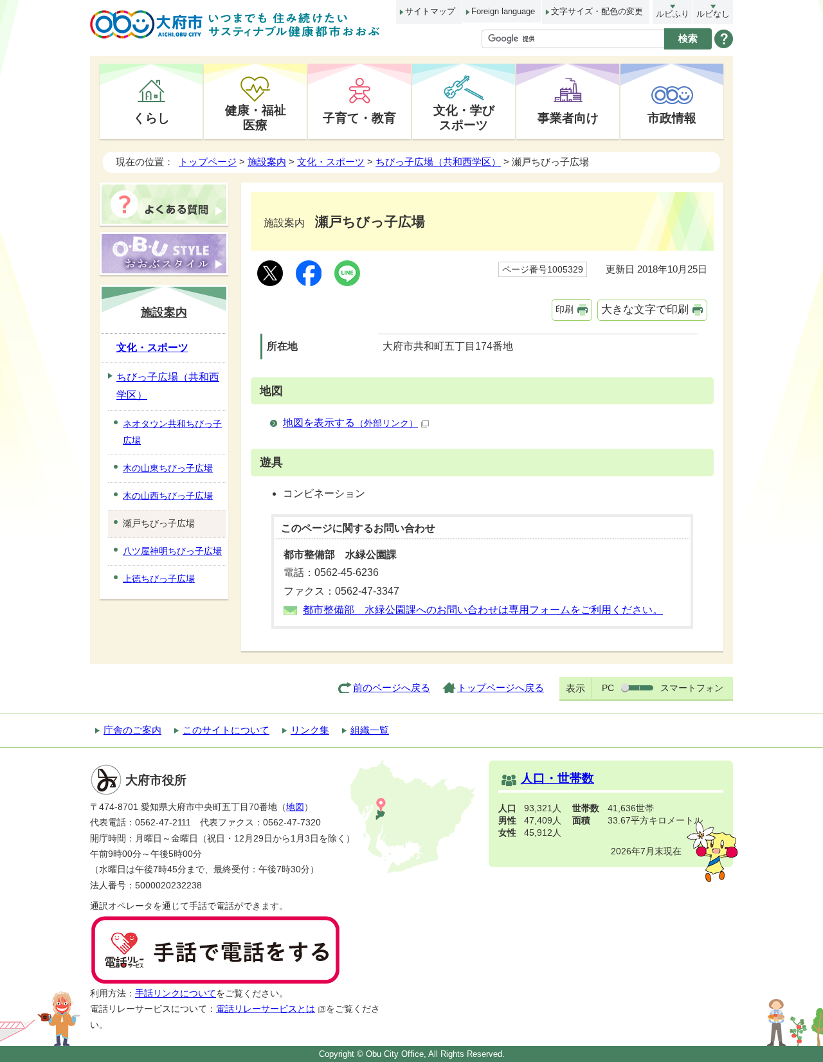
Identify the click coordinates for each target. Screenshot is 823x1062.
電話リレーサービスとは (265, 1009)
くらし (151, 118)
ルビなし (713, 14)
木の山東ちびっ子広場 (168, 468)
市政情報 (671, 118)
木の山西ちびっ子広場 (168, 496)
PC (608, 688)
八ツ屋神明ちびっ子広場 (172, 551)
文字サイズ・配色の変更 (597, 11)
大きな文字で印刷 (645, 309)
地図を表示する (350, 422)
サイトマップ (430, 11)
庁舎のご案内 (132, 729)
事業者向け (568, 118)
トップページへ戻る (500, 687)
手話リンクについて (175, 993)
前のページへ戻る (391, 687)
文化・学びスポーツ (463, 117)
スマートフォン (691, 688)
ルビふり (672, 14)
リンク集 (310, 729)
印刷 (565, 309)
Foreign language (503, 11)
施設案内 (267, 161)
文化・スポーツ (331, 161)
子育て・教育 (359, 118)
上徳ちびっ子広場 (159, 578)
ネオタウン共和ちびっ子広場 (172, 432)
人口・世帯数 (557, 778)
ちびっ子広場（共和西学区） (438, 161)
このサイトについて (226, 729)
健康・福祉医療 (255, 117)
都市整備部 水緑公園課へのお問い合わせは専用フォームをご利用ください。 (483, 609)
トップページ (208, 161)
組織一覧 (369, 729)
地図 (295, 807)
